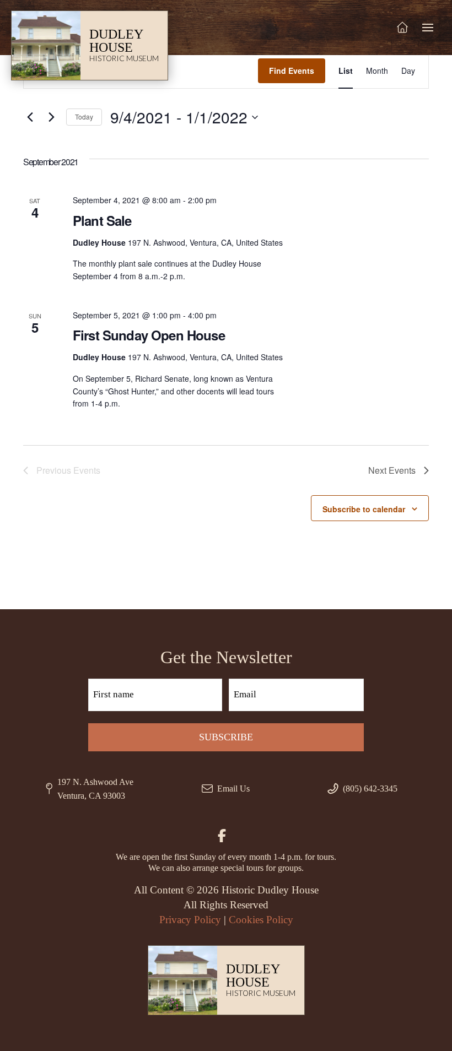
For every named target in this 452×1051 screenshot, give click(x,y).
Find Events (291, 70)
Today (84, 116)
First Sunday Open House (149, 335)
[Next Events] (51, 117)
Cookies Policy (261, 919)
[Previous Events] (29, 117)
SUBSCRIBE (226, 737)
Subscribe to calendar (363, 508)
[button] (428, 27)
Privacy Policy (190, 919)
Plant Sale (102, 220)
